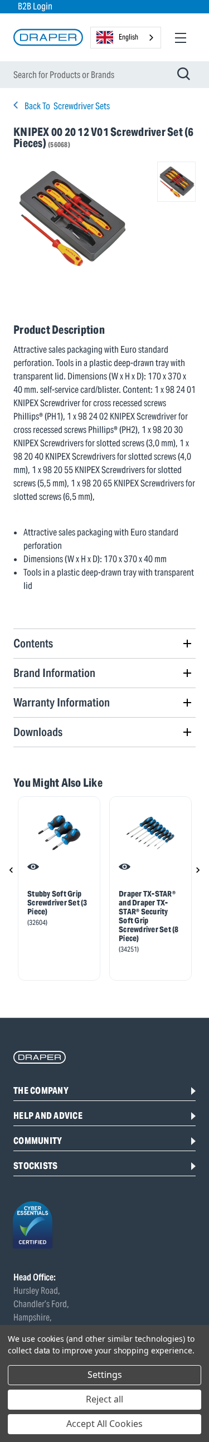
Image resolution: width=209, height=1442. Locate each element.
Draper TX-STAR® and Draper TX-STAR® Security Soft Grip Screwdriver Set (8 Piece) (149, 916)
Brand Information (54, 672)
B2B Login (35, 6)
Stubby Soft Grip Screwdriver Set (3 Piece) (57, 902)
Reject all (104, 1399)
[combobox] (125, 37)
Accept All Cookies (104, 1423)
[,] (59, 833)
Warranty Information (61, 702)
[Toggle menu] (180, 37)
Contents (33, 643)
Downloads (37, 731)
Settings (105, 1374)
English (128, 37)
